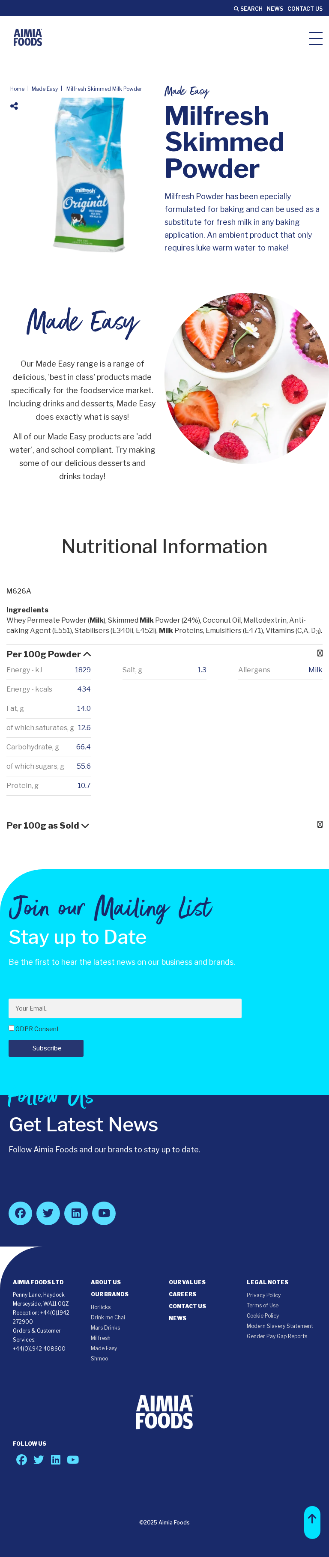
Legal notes (267, 1282)
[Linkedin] (76, 1213)
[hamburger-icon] (316, 38)
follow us (29, 1444)
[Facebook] (20, 1213)
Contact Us (305, 9)
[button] (312, 1522)
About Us (106, 1282)
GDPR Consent (37, 1028)
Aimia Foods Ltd (38, 1282)
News (275, 9)
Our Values (187, 1282)
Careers (182, 1294)
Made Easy (45, 89)
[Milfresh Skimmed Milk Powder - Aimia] (27, 37)
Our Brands (110, 1294)
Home (17, 89)
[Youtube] (104, 1213)
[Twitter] (48, 1213)
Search (251, 9)
